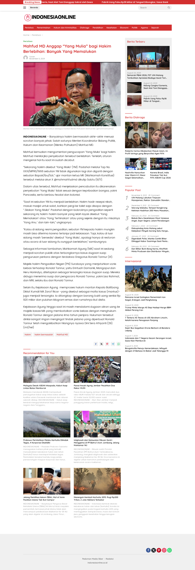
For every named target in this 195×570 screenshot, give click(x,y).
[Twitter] (153, 550)
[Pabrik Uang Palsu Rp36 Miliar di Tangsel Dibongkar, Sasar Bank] (134, 100)
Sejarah (155, 27)
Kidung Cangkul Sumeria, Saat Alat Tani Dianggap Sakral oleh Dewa (155, 86)
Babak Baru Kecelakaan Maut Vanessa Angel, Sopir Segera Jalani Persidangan (150, 219)
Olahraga (84, 27)
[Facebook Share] (96, 344)
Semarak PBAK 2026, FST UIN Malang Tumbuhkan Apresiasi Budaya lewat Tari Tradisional (146, 76)
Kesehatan (111, 27)
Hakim (28, 334)
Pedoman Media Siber (92, 559)
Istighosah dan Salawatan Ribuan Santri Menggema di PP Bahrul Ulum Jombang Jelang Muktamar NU (96, 443)
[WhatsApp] (169, 550)
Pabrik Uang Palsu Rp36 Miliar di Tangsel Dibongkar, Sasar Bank (90, 2)
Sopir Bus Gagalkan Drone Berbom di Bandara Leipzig (147, 329)
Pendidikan (98, 27)
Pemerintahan (43, 27)
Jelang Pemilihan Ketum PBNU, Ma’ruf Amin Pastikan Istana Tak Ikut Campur (44, 498)
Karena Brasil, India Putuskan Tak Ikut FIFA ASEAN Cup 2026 (160, 175)
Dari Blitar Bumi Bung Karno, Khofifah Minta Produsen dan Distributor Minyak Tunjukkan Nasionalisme (150, 250)
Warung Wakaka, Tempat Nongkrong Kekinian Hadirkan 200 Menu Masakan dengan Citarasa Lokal (149, 209)
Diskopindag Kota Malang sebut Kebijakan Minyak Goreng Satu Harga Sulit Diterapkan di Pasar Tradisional (149, 229)
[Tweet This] (101, 344)
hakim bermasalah (44, 334)
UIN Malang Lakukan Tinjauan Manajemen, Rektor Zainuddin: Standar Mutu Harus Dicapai (150, 199)
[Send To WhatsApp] (118, 344)
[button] (169, 7)
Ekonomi (124, 27)
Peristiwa (29, 27)
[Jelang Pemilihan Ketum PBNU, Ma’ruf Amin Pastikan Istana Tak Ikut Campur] (46, 481)
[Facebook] (148, 550)
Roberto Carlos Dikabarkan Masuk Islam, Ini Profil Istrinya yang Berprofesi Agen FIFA (146, 152)
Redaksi (109, 559)
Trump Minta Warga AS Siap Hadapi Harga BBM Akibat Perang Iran (148, 308)
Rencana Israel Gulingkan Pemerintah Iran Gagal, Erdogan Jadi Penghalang (145, 298)
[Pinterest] (159, 550)
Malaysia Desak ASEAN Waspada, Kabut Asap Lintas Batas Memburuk (45, 386)
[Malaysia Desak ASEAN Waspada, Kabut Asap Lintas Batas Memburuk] (46, 369)
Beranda (34, 7)
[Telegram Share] (113, 344)
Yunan (32, 56)
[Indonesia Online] (50, 17)
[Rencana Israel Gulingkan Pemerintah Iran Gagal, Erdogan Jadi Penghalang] (148, 279)
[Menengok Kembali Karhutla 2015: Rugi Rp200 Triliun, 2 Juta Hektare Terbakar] (97, 481)
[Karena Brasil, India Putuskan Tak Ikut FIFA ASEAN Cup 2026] (161, 164)
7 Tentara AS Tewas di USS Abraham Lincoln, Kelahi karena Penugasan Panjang (146, 319)
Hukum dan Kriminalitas (65, 27)
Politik (134, 27)
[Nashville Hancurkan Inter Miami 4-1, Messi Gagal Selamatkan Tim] (136, 164)
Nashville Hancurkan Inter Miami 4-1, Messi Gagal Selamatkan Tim (135, 175)
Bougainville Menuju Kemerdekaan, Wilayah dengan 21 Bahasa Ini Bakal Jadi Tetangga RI (146, 349)
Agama (144, 27)
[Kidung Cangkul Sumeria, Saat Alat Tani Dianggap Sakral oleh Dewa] (134, 87)
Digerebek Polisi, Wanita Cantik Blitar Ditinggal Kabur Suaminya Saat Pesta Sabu (149, 239)
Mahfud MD (62, 334)
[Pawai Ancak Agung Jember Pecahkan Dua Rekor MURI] (97, 369)
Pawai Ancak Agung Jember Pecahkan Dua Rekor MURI (94, 386)
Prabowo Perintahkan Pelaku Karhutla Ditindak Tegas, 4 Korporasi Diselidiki (45, 441)
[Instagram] (164, 550)
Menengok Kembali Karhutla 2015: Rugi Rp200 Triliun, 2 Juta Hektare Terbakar (96, 498)
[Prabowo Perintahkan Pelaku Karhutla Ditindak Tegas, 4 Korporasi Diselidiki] (46, 424)
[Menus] (25, 7)
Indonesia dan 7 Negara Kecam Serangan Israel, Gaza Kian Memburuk (148, 339)
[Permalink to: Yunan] (25, 57)
